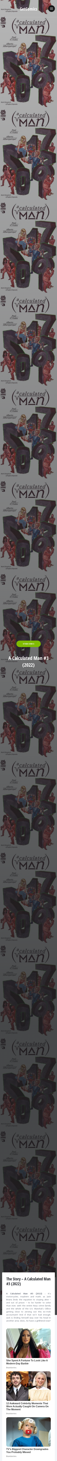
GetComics (28, 9)
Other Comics (28, 644)
